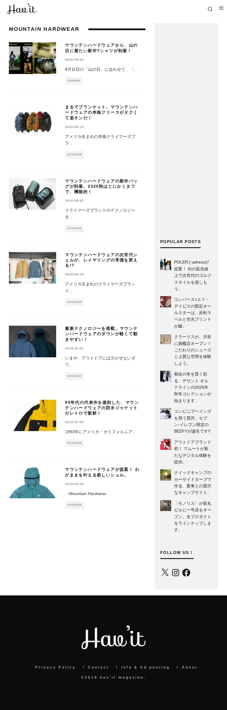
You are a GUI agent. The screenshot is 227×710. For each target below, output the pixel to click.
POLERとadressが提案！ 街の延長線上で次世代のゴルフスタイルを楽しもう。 (192, 275)
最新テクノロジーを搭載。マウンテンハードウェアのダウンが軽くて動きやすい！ (101, 333)
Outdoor (74, 154)
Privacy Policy (55, 667)
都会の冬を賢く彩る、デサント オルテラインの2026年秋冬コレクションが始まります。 (192, 387)
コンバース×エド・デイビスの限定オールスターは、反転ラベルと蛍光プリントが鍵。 (192, 312)
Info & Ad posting (145, 667)
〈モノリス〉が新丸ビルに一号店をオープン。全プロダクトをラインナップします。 (192, 516)
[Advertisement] (186, 131)
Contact (98, 667)
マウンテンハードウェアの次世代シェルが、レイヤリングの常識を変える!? (101, 260)
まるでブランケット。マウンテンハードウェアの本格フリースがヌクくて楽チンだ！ (101, 112)
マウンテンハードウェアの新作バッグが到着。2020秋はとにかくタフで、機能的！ (101, 186)
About (190, 667)
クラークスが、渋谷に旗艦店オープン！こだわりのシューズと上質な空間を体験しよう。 (192, 350)
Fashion (73, 80)
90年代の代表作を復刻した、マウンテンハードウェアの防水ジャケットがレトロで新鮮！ (102, 407)
